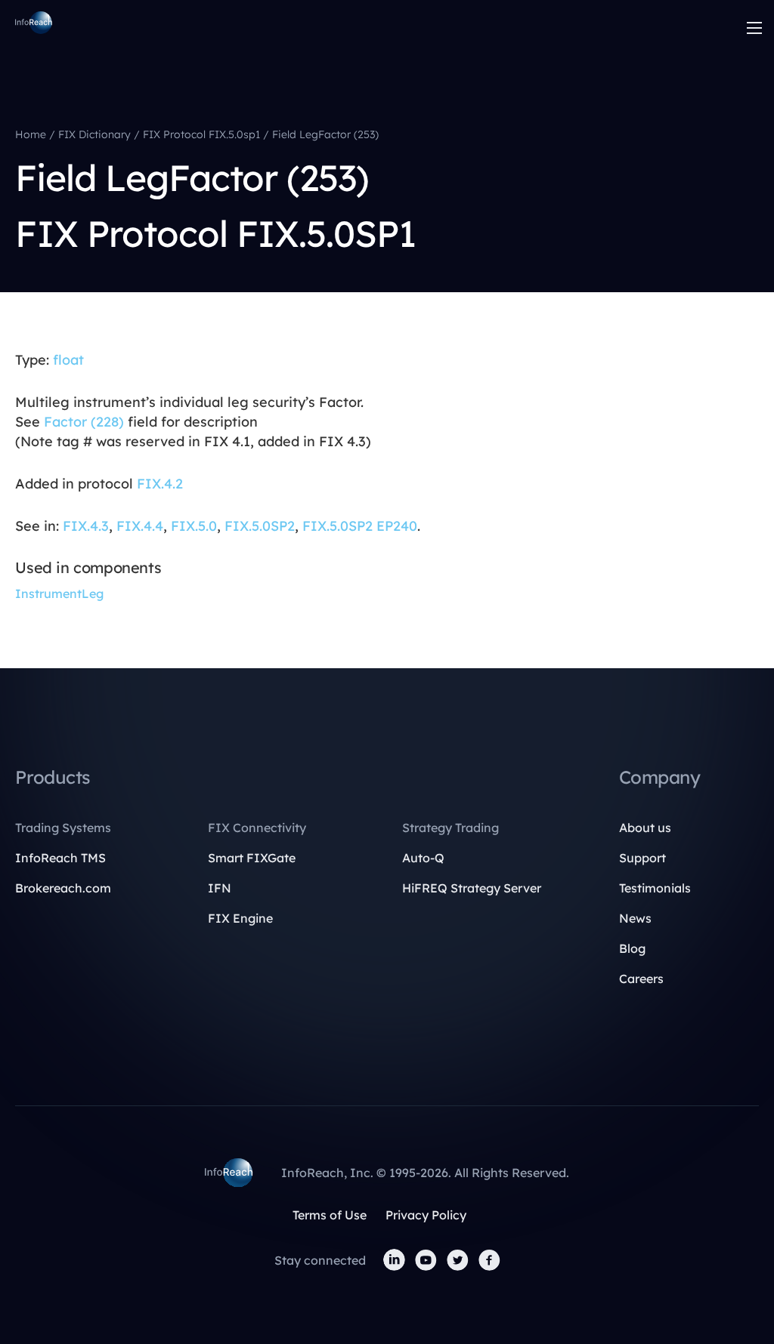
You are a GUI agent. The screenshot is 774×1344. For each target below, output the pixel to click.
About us (645, 827)
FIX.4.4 (139, 526)
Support (642, 857)
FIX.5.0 (194, 526)
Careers (641, 978)
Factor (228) (84, 421)
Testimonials (655, 887)
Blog (632, 948)
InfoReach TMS (60, 857)
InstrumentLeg (59, 593)
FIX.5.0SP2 (259, 526)
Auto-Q (423, 857)
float (68, 359)
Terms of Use (330, 1214)
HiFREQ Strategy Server (471, 887)
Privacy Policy (425, 1214)
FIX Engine (240, 918)
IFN (219, 887)
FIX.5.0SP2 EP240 (359, 526)
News (635, 918)
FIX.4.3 (86, 526)
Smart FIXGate (252, 857)
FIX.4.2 (160, 483)
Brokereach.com (63, 887)
